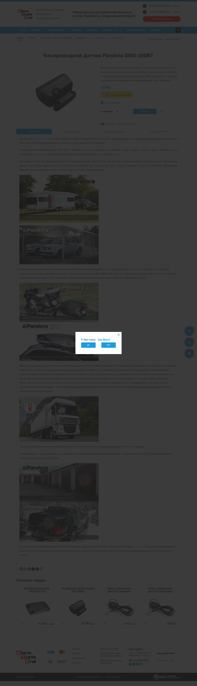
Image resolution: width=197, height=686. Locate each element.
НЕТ (109, 345)
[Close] (118, 335)
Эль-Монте (104, 339)
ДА (88, 345)
